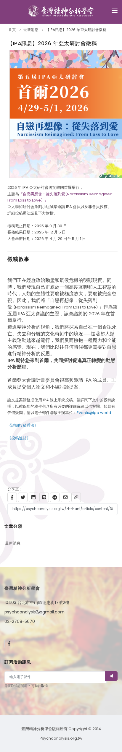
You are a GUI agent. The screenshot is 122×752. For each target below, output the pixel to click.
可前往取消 (39, 685)
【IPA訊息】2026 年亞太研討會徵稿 (76, 29)
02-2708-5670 (19, 621)
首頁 (12, 29)
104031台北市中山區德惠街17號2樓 (36, 602)
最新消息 (30, 29)
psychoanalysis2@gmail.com (34, 612)
